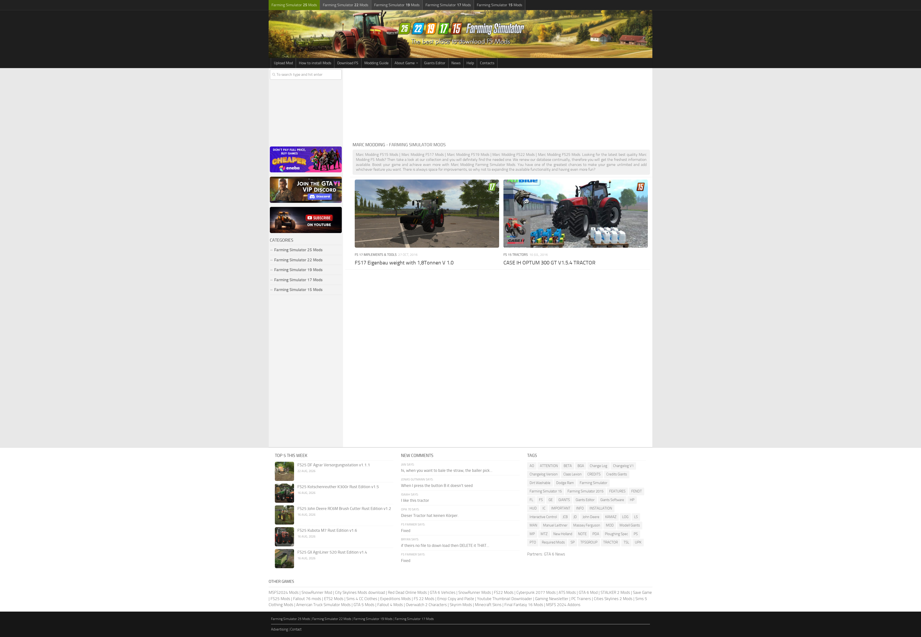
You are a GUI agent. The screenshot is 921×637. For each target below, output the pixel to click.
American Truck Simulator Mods (323, 604)
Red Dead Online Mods (407, 592)
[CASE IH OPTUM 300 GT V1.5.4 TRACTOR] (575, 214)
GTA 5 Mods (364, 604)
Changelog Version (544, 474)
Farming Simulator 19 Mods (298, 269)
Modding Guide (376, 63)
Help (470, 63)
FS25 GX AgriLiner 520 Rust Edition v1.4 (332, 552)
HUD (533, 508)
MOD (610, 525)
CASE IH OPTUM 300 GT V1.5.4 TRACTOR (549, 263)
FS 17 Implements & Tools (376, 255)
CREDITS (594, 474)
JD (575, 517)
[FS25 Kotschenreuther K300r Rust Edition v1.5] (284, 493)
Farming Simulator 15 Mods (298, 289)
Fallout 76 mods (307, 598)
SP (573, 542)
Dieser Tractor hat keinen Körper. (430, 515)
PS (636, 534)
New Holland (562, 534)
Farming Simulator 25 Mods (290, 619)
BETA (568, 466)
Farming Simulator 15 (546, 491)
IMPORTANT (560, 508)
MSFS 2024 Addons (563, 604)
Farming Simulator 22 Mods (298, 259)
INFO (580, 508)
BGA (581, 466)
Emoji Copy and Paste (455, 598)
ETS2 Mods (333, 598)
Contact (295, 629)
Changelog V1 (623, 466)
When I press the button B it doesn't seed (437, 485)
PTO (533, 542)
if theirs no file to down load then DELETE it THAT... (445, 545)
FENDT (636, 491)
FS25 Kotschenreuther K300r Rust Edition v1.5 (338, 486)
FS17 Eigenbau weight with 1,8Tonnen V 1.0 (404, 263)
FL (531, 500)
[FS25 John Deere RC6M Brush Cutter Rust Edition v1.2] (284, 515)
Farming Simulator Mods (294, 5)
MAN (533, 525)
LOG (625, 517)
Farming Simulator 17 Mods (298, 279)
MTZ (544, 534)
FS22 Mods (504, 592)
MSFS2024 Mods (284, 592)
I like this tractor (415, 500)
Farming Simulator (593, 483)
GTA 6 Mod (588, 592)
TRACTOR (610, 542)
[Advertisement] (501, 104)
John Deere (591, 517)
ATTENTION (549, 466)
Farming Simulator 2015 (585, 491)
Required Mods (553, 542)
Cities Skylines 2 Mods (613, 598)
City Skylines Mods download (360, 592)
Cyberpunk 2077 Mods (536, 592)
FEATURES (617, 491)
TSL (626, 542)
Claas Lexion (572, 474)
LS (636, 517)
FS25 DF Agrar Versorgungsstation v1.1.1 (333, 464)
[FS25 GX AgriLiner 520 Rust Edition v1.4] (284, 558)
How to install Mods (315, 63)
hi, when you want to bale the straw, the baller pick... (446, 470)
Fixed (405, 530)
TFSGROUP (588, 542)
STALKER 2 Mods (615, 592)
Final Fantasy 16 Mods (523, 604)
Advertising (279, 629)
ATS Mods (567, 592)
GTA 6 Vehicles (442, 592)
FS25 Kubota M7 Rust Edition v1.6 (327, 530)
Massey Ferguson (586, 525)
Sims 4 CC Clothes (361, 598)
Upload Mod (283, 63)
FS (541, 500)
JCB (565, 517)
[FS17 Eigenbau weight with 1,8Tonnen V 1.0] (427, 214)
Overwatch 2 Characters (426, 604)
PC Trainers (581, 598)
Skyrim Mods (461, 604)
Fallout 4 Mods (390, 604)
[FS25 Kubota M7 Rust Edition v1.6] (284, 536)
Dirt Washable (540, 483)
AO (532, 466)
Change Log (598, 466)
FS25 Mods (280, 598)
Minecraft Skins (488, 604)
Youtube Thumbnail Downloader (504, 598)
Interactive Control (543, 517)
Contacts (487, 63)
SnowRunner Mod (316, 592)
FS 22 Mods (424, 598)
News (455, 63)
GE (551, 500)
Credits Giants (616, 474)
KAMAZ (610, 517)
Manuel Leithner (555, 525)
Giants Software (612, 500)
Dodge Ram (565, 483)
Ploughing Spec (616, 534)
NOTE (582, 534)
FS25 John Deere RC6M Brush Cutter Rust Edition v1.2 (344, 508)
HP (632, 500)
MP (532, 534)
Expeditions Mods (395, 598)
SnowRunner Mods (474, 592)
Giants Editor (434, 63)
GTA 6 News (554, 554)
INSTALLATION (601, 508)
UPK (638, 542)
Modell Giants (630, 525)
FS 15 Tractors (515, 255)
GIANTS (564, 500)
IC (544, 508)
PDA (595, 534)
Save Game (642, 592)
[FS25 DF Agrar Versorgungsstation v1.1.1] (284, 471)
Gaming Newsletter (551, 598)
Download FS (347, 63)
